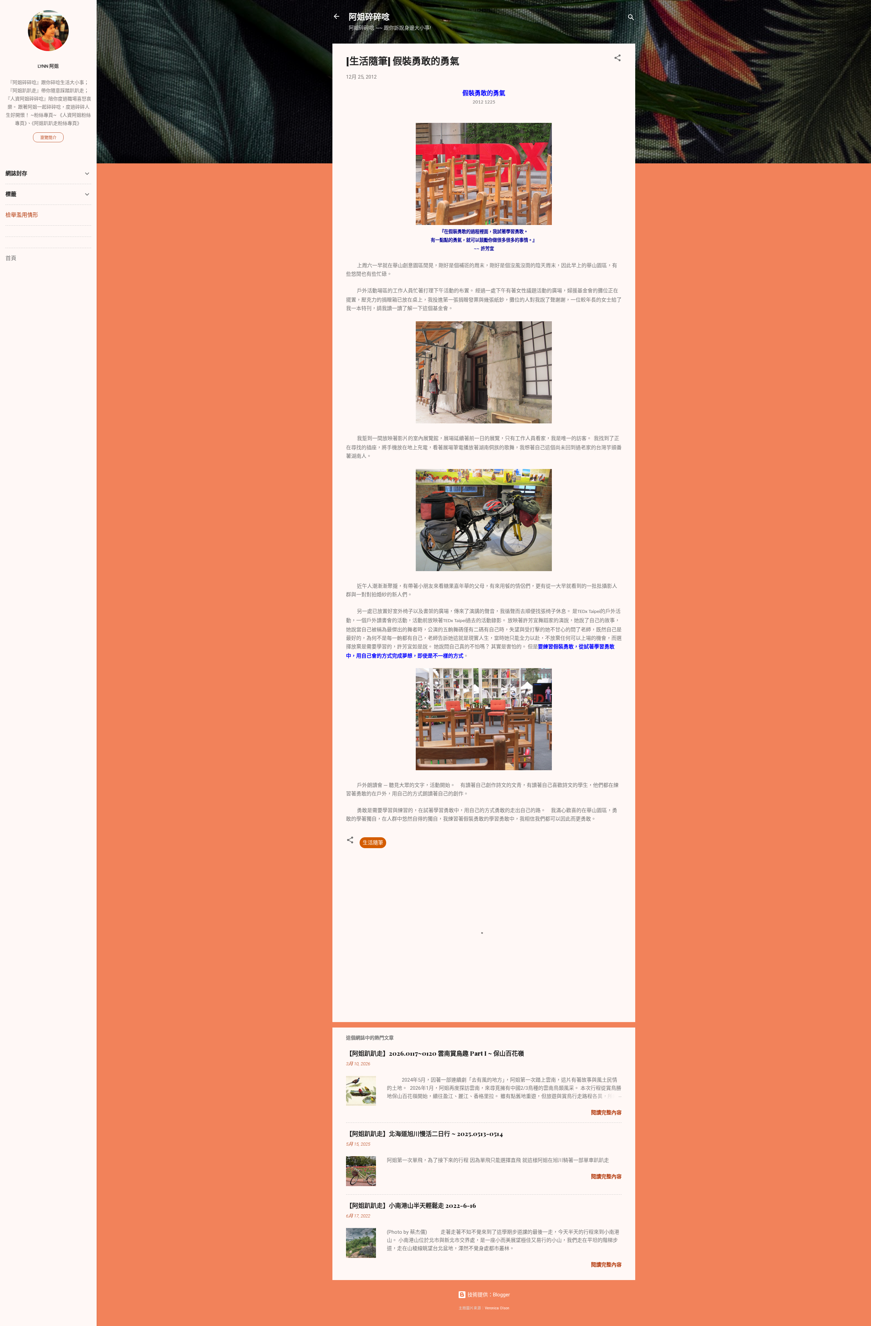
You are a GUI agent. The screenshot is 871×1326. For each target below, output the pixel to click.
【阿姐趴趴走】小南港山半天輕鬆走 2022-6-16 (411, 1205)
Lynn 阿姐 (48, 66)
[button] (617, 59)
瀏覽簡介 (48, 137)
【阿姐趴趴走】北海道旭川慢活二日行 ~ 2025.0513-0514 (424, 1134)
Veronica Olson (497, 1308)
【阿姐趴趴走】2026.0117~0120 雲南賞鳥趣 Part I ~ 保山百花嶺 (435, 1053)
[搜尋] (631, 18)
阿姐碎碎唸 (369, 16)
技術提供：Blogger (488, 1295)
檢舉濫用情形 (21, 215)
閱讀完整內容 (606, 1113)
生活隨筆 (373, 843)
